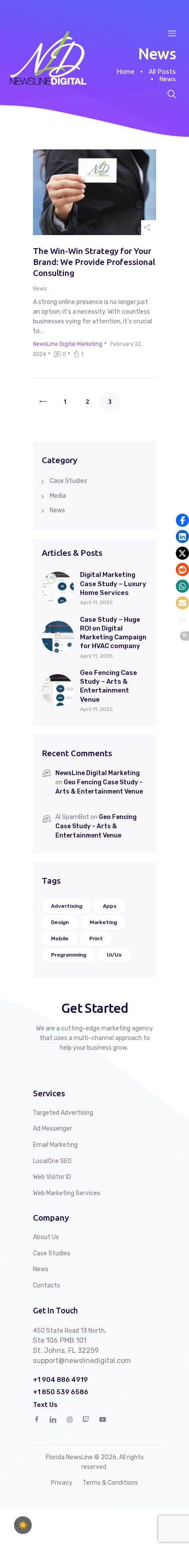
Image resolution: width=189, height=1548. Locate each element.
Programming (68, 955)
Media (58, 496)
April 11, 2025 (96, 602)
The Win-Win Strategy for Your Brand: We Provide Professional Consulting (94, 261)
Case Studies (68, 481)
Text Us (45, 1405)
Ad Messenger (52, 1128)
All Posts (162, 72)
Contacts (46, 1285)
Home (125, 71)
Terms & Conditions (110, 1482)
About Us (46, 1237)
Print (96, 938)
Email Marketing (55, 1145)
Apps (109, 906)
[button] (182, 520)
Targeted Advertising (63, 1113)
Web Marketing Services (66, 1193)
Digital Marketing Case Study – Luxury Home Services (113, 584)
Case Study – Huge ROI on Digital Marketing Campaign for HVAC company (113, 633)
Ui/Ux (114, 955)
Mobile (60, 938)
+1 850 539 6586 (60, 1392)
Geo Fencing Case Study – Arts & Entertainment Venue (108, 686)
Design (60, 922)
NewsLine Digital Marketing (97, 773)
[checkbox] (23, 1525)
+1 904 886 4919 (60, 1380)
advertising (66, 906)
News (40, 289)
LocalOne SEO (52, 1161)
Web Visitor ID (52, 1177)
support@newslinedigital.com (82, 1360)
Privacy (62, 1482)
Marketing (103, 922)
